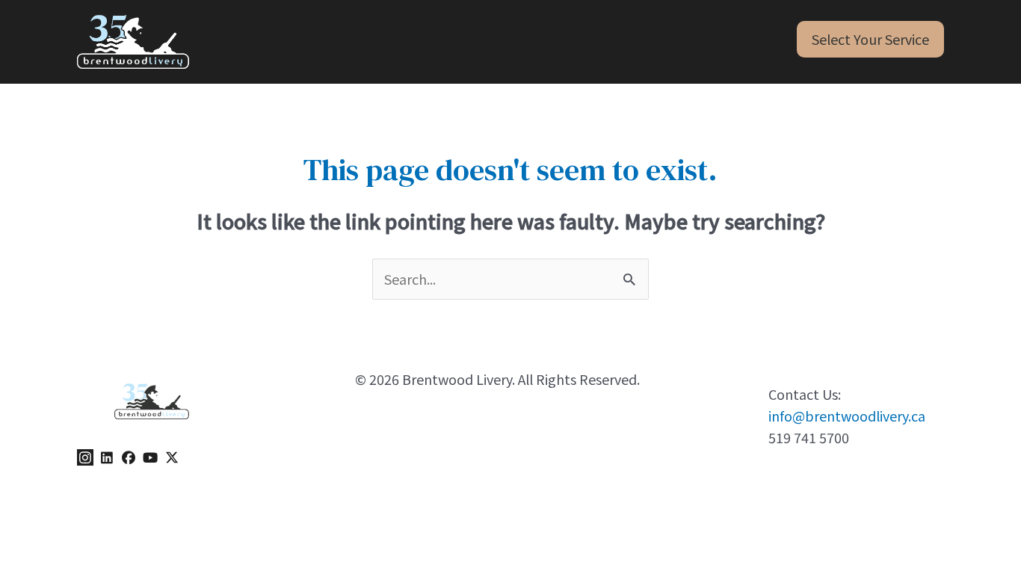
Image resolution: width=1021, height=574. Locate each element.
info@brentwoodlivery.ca (846, 415)
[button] (870, 39)
